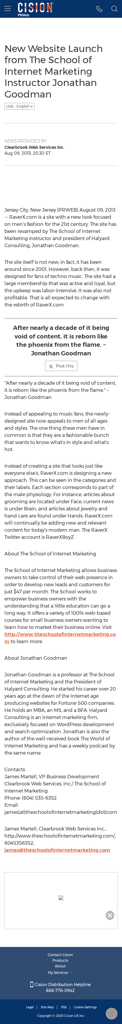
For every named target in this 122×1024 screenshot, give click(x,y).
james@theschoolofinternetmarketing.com (57, 850)
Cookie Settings (85, 1007)
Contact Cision (60, 955)
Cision (68, 1016)
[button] (99, 9)
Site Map (47, 1007)
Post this (64, 366)
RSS (64, 1007)
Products (60, 960)
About (60, 966)
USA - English (18, 106)
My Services (58, 972)
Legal (30, 1007)
